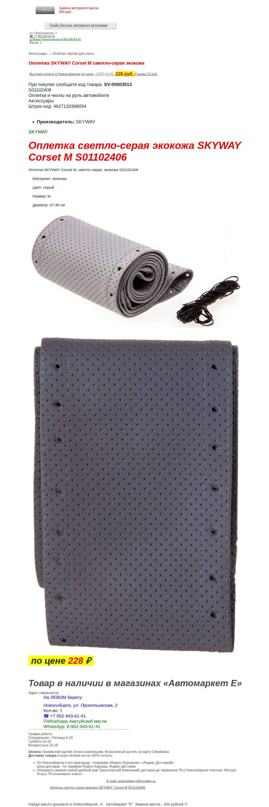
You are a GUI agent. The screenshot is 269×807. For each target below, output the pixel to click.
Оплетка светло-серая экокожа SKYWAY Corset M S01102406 (97, 787)
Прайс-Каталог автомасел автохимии (78, 25)
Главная (45, 10)
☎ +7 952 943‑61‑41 (42, 36)
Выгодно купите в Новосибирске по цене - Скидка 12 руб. (94, 74)
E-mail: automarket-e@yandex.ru (131, 781)
